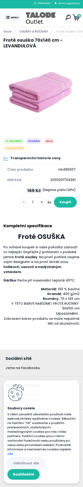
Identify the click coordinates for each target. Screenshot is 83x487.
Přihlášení (44, 3)
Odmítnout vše (26, 463)
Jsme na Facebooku (23, 368)
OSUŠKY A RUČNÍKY (33, 31)
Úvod (7, 31)
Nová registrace (69, 3)
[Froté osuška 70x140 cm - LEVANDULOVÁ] (41, 93)
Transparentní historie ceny (35, 158)
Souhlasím (23, 474)
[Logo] (42, 17)
